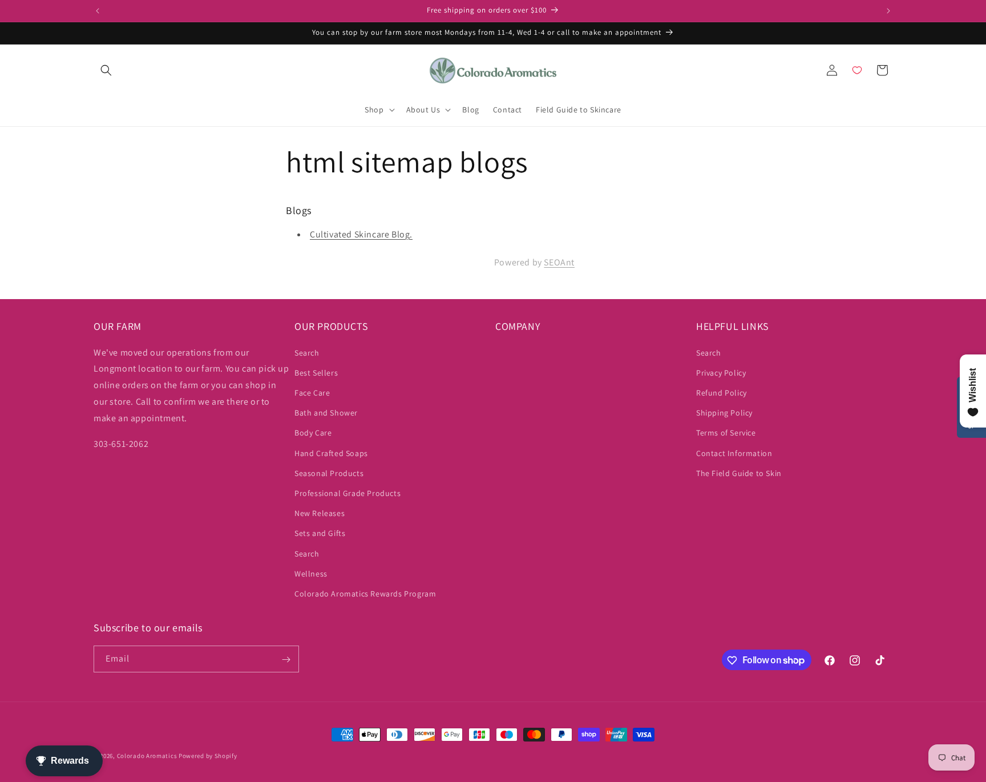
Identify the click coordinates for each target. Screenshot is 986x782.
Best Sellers (316, 373)
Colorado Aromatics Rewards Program (365, 593)
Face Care (312, 393)
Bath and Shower (326, 413)
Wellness (311, 574)
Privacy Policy (721, 373)
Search (307, 353)
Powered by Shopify (208, 756)
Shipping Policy (724, 413)
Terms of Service (726, 433)
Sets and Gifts (319, 533)
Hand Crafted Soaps (331, 453)
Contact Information (734, 453)
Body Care (313, 433)
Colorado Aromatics (147, 756)
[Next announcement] (888, 11)
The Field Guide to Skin (739, 473)
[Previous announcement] (97, 11)
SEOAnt (559, 263)
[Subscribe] (285, 659)
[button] (106, 70)
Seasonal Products (328, 473)
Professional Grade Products (347, 493)
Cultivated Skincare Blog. (361, 234)
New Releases (319, 513)
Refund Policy (721, 393)
